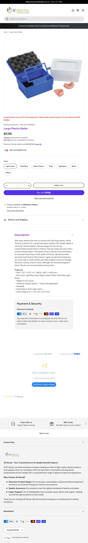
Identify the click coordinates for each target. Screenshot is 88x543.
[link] (13, 396)
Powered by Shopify (22, 537)
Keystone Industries (11, 125)
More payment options (44, 198)
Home (5, 32)
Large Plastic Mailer (16, 32)
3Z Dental (12, 537)
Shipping (7, 138)
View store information (15, 211)
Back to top (44, 433)
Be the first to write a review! (44, 384)
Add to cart (58, 185)
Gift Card (7, 140)
